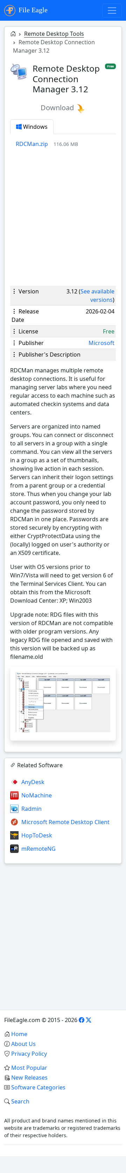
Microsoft (101, 343)
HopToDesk (36, 835)
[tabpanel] (66, 144)
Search (20, 1101)
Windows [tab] (35, 127)
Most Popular (29, 1068)
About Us (23, 1044)
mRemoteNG (38, 849)
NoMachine (36, 795)
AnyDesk (32, 782)
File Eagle (32, 10)
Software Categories (38, 1087)
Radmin (31, 809)
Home (19, 1034)
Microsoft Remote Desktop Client (65, 822)
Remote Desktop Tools (54, 34)
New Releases (29, 1077)
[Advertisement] (63, 217)
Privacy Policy (29, 1054)
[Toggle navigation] (112, 11)
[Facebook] (81, 1020)
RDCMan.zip (32, 144)
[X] (88, 1020)
